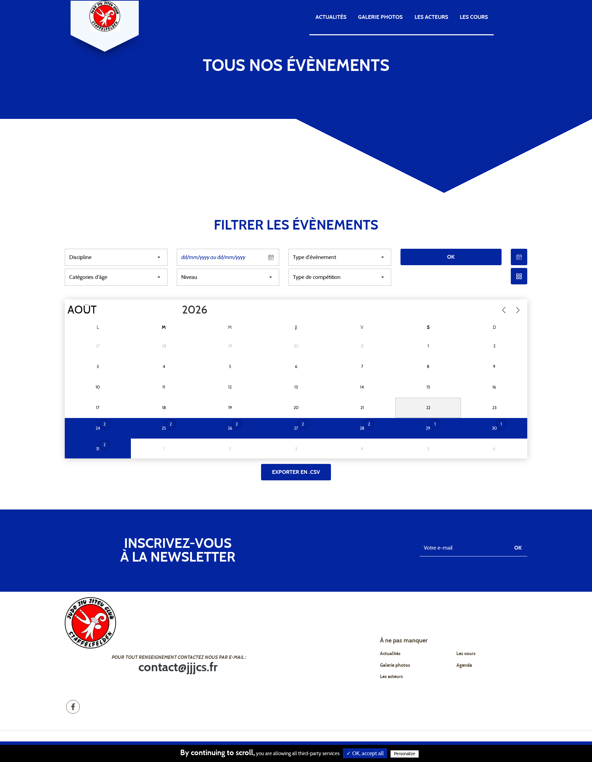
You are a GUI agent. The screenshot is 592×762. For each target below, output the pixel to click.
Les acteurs (431, 17)
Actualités (331, 17)
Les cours (474, 17)
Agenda (510, 17)
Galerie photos (380, 17)
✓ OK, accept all (365, 753)
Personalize (404, 754)
